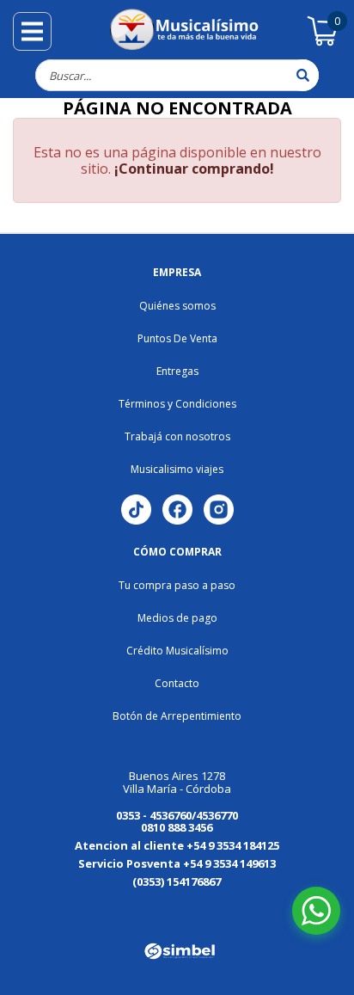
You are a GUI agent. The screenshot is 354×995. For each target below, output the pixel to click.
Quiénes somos (177, 305)
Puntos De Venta (177, 338)
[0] (323, 43)
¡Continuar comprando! (194, 168)
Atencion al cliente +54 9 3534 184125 (177, 845)
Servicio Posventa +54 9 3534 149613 (177, 863)
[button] (57, 908)
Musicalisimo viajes (177, 469)
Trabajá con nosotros (177, 436)
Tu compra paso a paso (177, 585)
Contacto (177, 683)
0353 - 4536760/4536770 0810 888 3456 (177, 822)
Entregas (177, 371)
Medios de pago (177, 618)
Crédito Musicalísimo (177, 650)
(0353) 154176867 (176, 881)
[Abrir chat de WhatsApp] (316, 911)
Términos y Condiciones (177, 403)
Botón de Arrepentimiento (177, 716)
